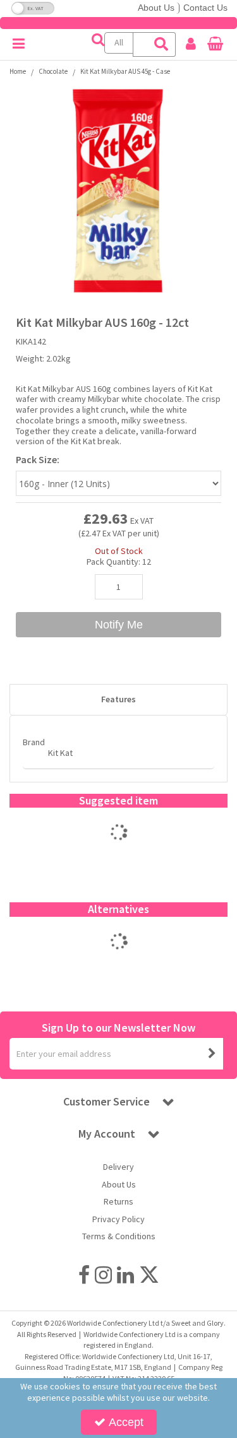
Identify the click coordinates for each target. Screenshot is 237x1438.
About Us (156, 8)
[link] (84, 1275)
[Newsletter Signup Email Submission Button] (212, 1054)
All (118, 42)
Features (118, 699)
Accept (126, 1422)
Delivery (118, 1167)
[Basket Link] (215, 45)
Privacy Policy (118, 1219)
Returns (118, 1201)
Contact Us (205, 8)
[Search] (162, 44)
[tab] (118, 700)
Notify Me (119, 624)
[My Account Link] (191, 44)
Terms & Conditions (118, 1236)
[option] (118, 190)
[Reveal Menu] (19, 44)
